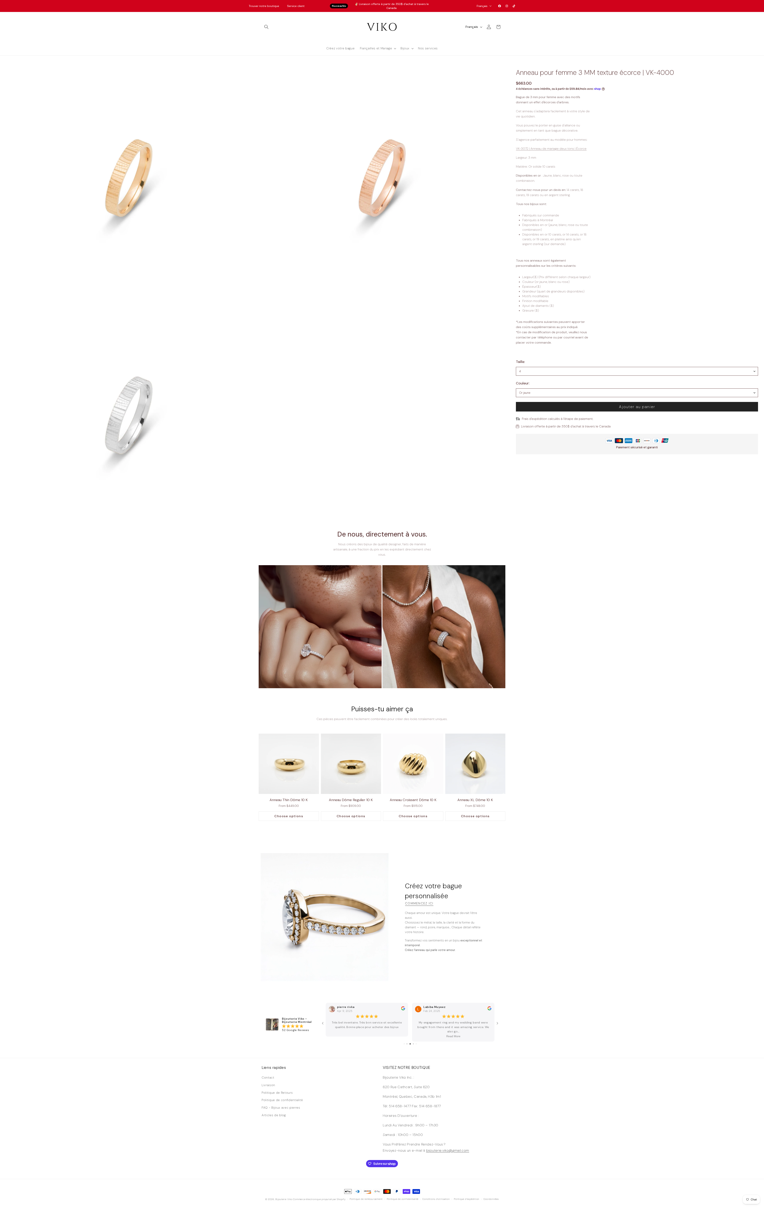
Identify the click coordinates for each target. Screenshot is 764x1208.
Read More (367, 1035)
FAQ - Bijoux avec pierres (281, 1107)
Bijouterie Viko (283, 1198)
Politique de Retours (277, 1092)
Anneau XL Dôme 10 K (475, 800)
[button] (266, 27)
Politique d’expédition (466, 1198)
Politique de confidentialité (282, 1099)
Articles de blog (274, 1114)
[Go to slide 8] (410, 1043)
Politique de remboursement (366, 1198)
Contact (268, 1077)
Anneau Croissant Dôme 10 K (413, 800)
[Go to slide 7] (406, 1043)
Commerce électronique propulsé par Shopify (319, 1198)
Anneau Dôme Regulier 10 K (351, 800)
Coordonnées (491, 1198)
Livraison (268, 1085)
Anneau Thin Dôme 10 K (289, 800)
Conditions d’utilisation (436, 1198)
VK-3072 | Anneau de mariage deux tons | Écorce (551, 148)
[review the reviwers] (403, 1013)
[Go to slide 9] (413, 1043)
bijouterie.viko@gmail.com (447, 1149)
